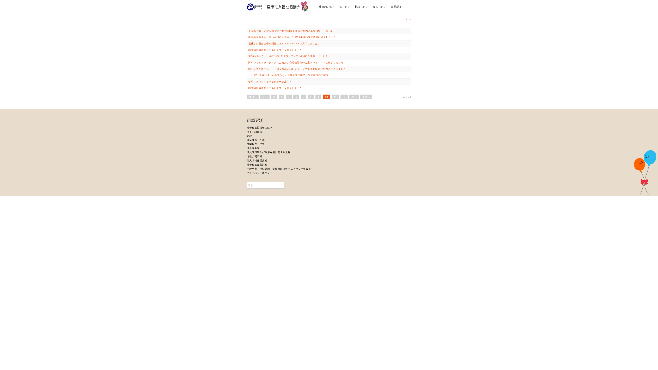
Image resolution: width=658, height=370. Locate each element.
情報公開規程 (254, 156)
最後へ (366, 97)
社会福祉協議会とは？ (259, 127)
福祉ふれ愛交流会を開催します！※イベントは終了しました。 (284, 43)
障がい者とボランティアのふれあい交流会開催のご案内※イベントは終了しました (295, 62)
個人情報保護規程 (257, 160)
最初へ (253, 97)
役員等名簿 (253, 148)
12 (344, 97)
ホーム (408, 19)
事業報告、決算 (256, 144)
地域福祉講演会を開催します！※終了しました (275, 49)
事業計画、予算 (256, 140)
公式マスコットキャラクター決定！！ (270, 81)
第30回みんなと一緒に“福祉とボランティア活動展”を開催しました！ (288, 56)
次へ (354, 97)
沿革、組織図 (254, 131)
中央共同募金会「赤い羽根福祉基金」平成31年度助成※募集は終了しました (292, 37)
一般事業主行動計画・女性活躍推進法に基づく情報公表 (279, 168)
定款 (249, 135)
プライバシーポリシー (259, 172)
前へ (264, 97)
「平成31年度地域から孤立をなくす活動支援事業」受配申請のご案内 (288, 75)
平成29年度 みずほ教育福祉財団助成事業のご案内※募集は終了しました (291, 30)
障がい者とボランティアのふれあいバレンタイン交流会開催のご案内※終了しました (297, 68)
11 (335, 97)
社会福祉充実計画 (257, 164)
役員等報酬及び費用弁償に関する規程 (268, 152)
